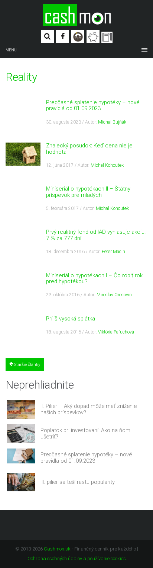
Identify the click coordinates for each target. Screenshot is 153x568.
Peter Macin (113, 251)
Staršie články (26, 364)
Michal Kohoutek (107, 165)
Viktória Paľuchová (116, 332)
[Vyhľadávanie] (47, 36)
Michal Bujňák (112, 122)
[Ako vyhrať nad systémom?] (77, 36)
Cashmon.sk (57, 549)
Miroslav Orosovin (114, 294)
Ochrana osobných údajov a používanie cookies (76, 558)
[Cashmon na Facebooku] (62, 36)
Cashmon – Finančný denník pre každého (77, 15)
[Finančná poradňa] (93, 36)
